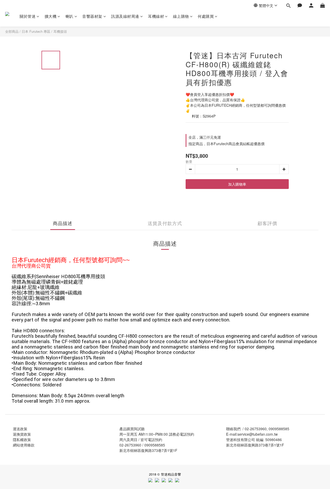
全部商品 (12, 31)
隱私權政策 (22, 439)
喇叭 (69, 16)
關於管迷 (28, 16)
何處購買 (206, 16)
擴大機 (51, 16)
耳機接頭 (60, 31)
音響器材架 (92, 16)
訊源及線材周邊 (125, 16)
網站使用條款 (24, 444)
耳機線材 (156, 16)
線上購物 (181, 16)
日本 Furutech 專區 (36, 31)
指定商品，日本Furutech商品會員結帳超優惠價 (226, 143)
